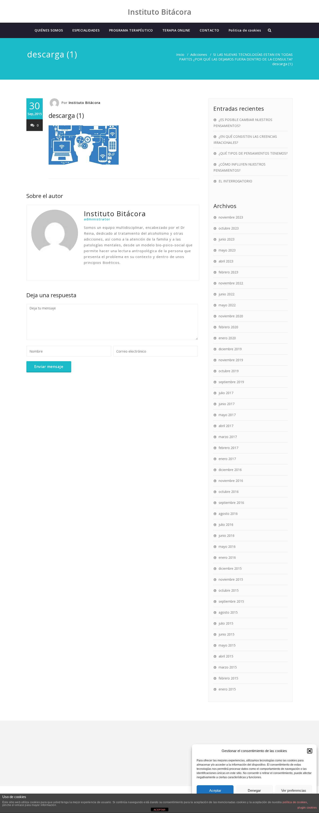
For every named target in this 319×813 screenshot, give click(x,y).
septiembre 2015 (231, 601)
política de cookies (295, 802)
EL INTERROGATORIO (235, 181)
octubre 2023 (229, 228)
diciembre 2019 (230, 349)
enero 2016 (227, 557)
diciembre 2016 (230, 469)
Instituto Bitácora (84, 102)
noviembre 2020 (231, 316)
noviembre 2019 (231, 360)
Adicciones (198, 54)
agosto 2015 (228, 612)
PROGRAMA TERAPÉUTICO (131, 30)
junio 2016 (226, 535)
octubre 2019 (229, 371)
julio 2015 (226, 623)
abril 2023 (226, 261)
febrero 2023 (228, 272)
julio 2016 (226, 524)
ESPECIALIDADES (86, 30)
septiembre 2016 (231, 502)
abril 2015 (226, 656)
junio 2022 (226, 294)
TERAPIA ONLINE (176, 30)
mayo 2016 (227, 546)
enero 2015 (227, 689)
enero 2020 (227, 338)
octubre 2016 (229, 491)
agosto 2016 (228, 513)
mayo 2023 (227, 250)
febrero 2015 (228, 678)
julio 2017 (226, 393)
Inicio (180, 54)
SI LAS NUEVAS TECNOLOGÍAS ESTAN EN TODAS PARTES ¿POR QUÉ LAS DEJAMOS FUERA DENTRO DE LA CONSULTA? (236, 56)
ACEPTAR (159, 809)
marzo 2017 (228, 437)
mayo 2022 (227, 305)
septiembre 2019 (231, 382)
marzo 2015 (228, 667)
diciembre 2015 (230, 568)
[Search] (270, 30)
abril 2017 (226, 426)
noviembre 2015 (231, 579)
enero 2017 (227, 458)
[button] (309, 751)
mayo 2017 (227, 415)
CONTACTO (209, 30)
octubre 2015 (229, 590)
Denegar (254, 790)
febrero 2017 (228, 447)
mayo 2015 (227, 645)
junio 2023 (226, 239)
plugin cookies (307, 807)
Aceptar (215, 790)
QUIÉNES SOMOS (49, 30)
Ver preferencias (293, 790)
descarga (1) (66, 115)
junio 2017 (226, 404)
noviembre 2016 (231, 480)
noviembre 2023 (231, 217)
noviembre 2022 (231, 283)
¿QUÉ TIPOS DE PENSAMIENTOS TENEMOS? (253, 153)
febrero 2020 (228, 327)
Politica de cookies (245, 30)
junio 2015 (226, 634)
